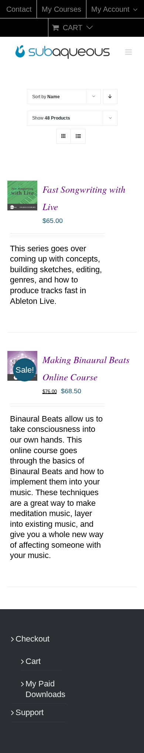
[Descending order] (110, 96)
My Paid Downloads (42, 689)
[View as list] (78, 136)
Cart (33, 661)
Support (30, 712)
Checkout (32, 638)
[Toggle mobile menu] (129, 52)
